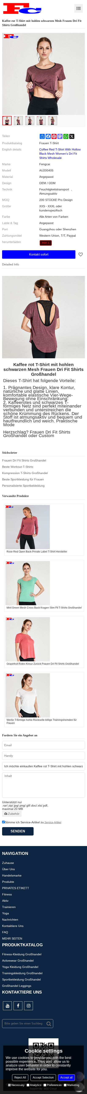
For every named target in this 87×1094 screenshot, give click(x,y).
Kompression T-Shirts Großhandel (25, 473)
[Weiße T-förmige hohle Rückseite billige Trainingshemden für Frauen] (44, 695)
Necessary (17, 1085)
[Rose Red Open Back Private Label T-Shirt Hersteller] (44, 527)
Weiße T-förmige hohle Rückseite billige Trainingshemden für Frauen (42, 721)
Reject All (20, 1077)
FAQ (5, 932)
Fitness (7, 894)
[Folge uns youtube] (7, 1005)
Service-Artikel (53, 822)
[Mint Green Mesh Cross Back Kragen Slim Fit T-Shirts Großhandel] (44, 583)
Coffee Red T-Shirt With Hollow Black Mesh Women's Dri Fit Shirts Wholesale (60, 153)
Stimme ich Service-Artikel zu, (33, 822)
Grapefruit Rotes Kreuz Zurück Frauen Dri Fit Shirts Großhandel (43, 663)
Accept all (66, 1077)
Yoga (5, 913)
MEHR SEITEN (12, 938)
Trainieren (9, 907)
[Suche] (49, 1023)
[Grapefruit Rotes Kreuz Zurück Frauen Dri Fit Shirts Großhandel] (44, 639)
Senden (18, 831)
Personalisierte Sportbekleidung (23, 485)
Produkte (8, 881)
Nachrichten (10, 919)
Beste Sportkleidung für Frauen (23, 479)
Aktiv (5, 900)
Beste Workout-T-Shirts (17, 466)
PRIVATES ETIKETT (15, 888)
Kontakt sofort (38, 254)
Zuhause (8, 863)
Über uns (8, 869)
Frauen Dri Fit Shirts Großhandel (24, 460)
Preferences (54, 1085)
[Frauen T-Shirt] (46, 243)
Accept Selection (43, 1077)
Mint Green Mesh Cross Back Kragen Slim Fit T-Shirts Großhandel (44, 607)
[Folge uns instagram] (28, 1005)
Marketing (73, 1085)
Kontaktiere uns (12, 926)
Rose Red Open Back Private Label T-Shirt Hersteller (37, 551)
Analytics (35, 1085)
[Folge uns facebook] (18, 1005)
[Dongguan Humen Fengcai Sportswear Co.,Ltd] (22, 8)
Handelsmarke (12, 875)
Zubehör (13, 813)
